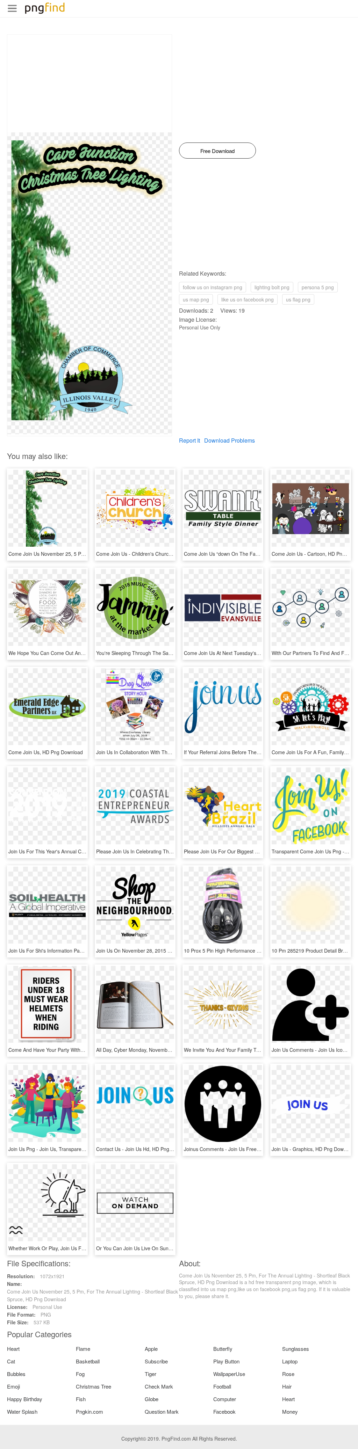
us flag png (298, 299)
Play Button (226, 1361)
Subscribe (156, 1361)
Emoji (13, 1386)
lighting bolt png (272, 287)
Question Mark (162, 1411)
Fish (81, 1399)
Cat (11, 1361)
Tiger (150, 1373)
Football (222, 1386)
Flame (83, 1348)
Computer (224, 1399)
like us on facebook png (247, 299)
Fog (80, 1373)
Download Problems (229, 440)
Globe (151, 1399)
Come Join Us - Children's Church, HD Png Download (155, 553)
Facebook (224, 1411)
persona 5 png (318, 287)
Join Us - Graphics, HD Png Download (314, 1148)
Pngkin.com (89, 1411)
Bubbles (16, 1373)
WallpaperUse (229, 1373)
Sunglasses (295, 1348)
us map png (196, 299)
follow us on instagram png (212, 287)
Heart (13, 1348)
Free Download (217, 150)
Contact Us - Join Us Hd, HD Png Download (144, 1148)
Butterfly (222, 1348)
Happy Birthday (24, 1399)
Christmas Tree (93, 1386)
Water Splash (22, 1411)
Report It (189, 440)
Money (290, 1411)
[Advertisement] (89, 83)
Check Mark (159, 1386)
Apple (151, 1348)
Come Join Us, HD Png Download (45, 752)
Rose (288, 1373)
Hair (287, 1386)
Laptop (290, 1361)
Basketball (88, 1361)
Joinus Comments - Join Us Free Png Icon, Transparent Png (250, 1148)
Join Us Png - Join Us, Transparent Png (52, 1148)
